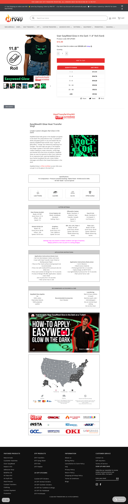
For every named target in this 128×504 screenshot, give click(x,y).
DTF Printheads (39, 493)
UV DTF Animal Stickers (42, 482)
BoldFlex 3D (8, 473)
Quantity (59, 49)
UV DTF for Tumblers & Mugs (44, 488)
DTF (38, 27)
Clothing (7, 487)
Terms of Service (102, 464)
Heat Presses (8, 481)
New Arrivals (9, 27)
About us (68, 458)
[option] (64, 2)
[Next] (49, 86)
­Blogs (67, 481)
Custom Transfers (50, 27)
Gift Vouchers (100, 461)
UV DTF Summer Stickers (43, 485)
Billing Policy (69, 461)
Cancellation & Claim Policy (75, 464)
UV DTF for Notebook (41, 490)
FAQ (66, 467)
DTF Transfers (39, 458)
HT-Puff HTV (8, 478)
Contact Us (99, 458)
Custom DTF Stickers (41, 479)
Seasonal (109, 27)
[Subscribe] (117, 478)
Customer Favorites (11, 461)
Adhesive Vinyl (65, 27)
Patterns (77, 27)
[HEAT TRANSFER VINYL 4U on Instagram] (97, 484)
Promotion (99, 27)
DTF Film (37, 464)
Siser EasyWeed (9, 464)
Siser (18, 27)
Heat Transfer (28, 27)
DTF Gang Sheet (40, 461)
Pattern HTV (8, 467)
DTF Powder (38, 467)
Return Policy (69, 473)
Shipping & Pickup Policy (74, 475)
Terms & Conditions (72, 478)
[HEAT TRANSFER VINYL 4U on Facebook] (100, 484)
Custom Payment (10, 490)
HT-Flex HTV (8, 475)
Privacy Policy (70, 470)
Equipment (87, 27)
